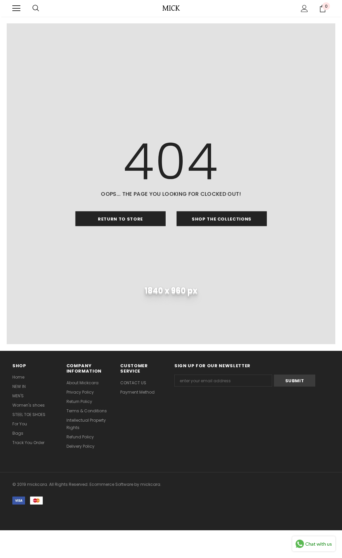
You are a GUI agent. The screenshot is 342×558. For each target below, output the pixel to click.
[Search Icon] (35, 8)
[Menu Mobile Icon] (16, 8)
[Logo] (171, 8)
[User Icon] (304, 8)
